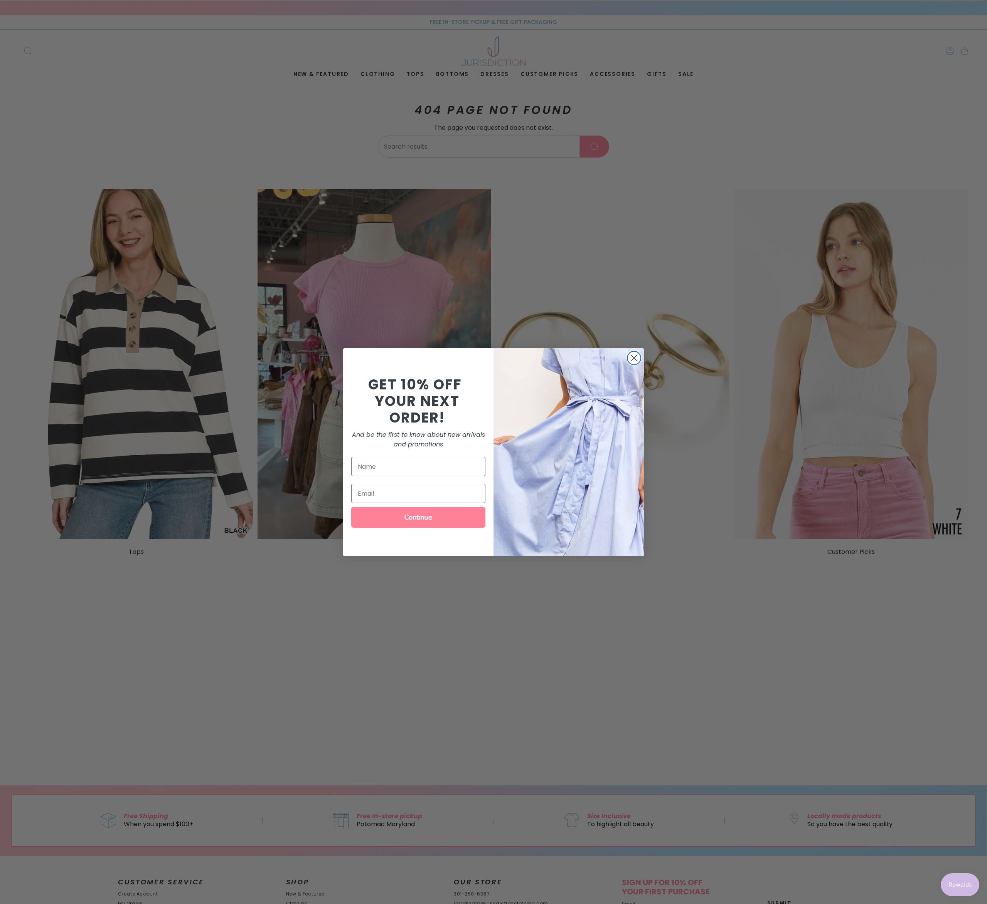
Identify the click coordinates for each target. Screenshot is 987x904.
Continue (418, 517)
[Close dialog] (634, 358)
